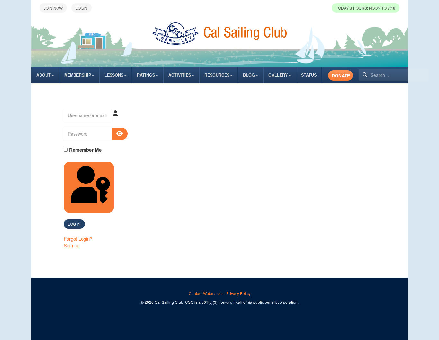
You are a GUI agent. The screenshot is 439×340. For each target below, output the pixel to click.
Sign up (71, 245)
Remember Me (85, 149)
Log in (74, 224)
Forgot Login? (78, 238)
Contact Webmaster (206, 293)
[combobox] (394, 75)
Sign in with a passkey (113, 209)
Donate (341, 75)
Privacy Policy (238, 293)
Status (309, 75)
